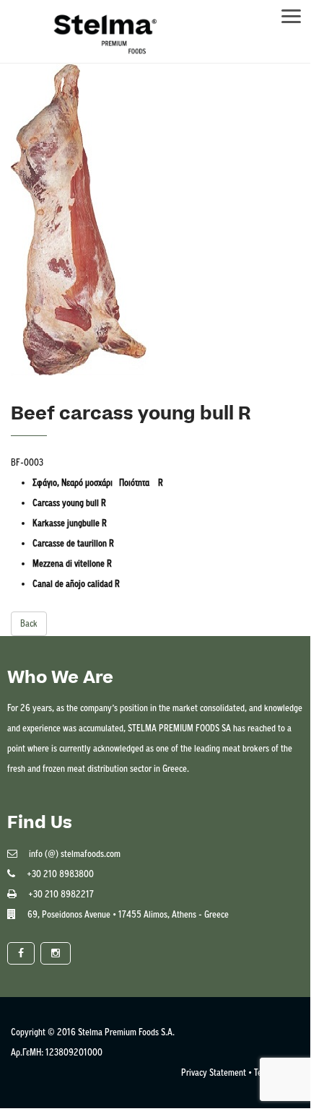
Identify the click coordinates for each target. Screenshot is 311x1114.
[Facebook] (21, 953)
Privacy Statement (213, 1072)
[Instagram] (55, 953)
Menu (298, 12)
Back (29, 623)
